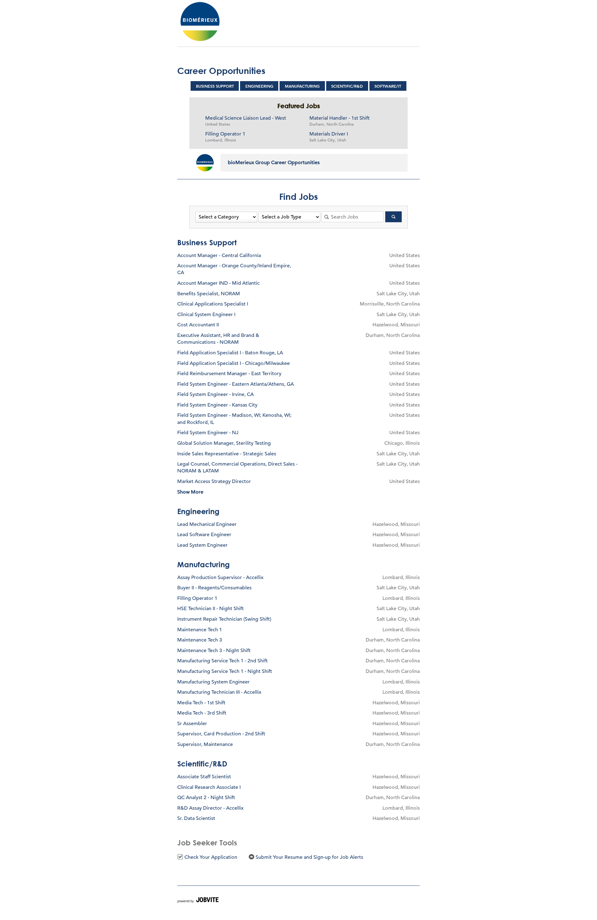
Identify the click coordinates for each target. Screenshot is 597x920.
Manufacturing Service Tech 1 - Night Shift (224, 671)
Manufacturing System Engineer (213, 682)
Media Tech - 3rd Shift (201, 713)
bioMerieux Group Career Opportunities (274, 162)
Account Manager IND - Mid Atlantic (218, 283)
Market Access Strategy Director (214, 481)
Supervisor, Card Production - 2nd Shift (221, 734)
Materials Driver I (328, 134)
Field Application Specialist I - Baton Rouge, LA (230, 353)
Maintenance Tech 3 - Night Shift (214, 650)
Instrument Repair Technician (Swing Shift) (224, 619)
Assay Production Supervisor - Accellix (220, 577)
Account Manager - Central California (219, 255)
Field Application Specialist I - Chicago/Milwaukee (233, 363)
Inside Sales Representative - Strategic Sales (226, 454)
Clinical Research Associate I (209, 787)
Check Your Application (210, 857)
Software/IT (387, 86)
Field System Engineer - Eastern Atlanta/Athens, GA (235, 384)
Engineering (259, 86)
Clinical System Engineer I (206, 314)
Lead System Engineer (202, 545)
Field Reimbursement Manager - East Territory (229, 373)
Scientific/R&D (347, 86)
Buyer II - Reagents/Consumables (214, 588)
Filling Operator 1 (225, 134)
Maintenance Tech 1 (199, 630)
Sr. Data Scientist (196, 818)
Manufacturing (302, 86)
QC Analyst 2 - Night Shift (206, 797)
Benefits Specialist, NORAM (208, 294)
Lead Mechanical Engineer (207, 524)
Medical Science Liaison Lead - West (245, 118)
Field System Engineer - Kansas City (217, 405)
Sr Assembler (192, 723)
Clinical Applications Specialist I (212, 304)
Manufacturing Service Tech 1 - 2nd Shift (222, 661)
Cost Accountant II (198, 325)
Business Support (215, 86)
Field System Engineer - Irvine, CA (215, 394)
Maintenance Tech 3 (199, 640)
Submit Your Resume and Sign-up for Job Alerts (308, 857)
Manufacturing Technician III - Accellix (219, 692)
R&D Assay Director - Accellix (210, 808)
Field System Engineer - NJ (207, 433)
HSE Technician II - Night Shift (210, 608)
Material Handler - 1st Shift (339, 118)
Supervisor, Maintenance (205, 744)
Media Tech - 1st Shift (201, 703)
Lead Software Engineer (204, 534)
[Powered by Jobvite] (198, 901)
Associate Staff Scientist (204, 777)
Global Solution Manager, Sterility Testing (224, 443)
